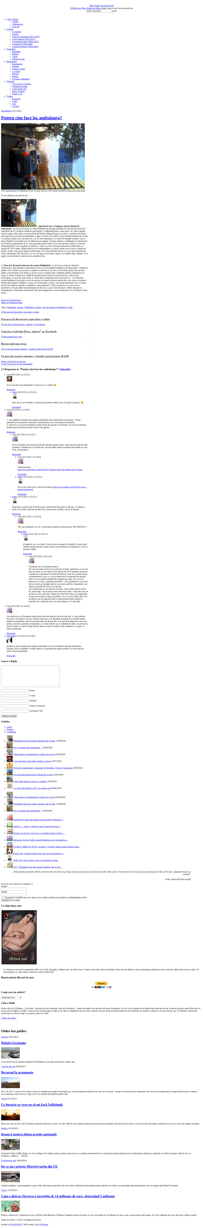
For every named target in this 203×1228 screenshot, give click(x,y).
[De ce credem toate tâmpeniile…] (10, 747)
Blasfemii (16, 51)
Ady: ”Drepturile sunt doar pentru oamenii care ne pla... (37, 867)
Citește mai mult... (9, 1018)
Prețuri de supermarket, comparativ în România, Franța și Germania (42, 768)
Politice (15, 54)
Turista (10, 96)
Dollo (14, 392)
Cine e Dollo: (12, 19)
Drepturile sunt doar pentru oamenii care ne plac (34, 741)
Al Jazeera (16, 32)
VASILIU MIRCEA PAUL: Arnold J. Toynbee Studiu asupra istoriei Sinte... (46, 847)
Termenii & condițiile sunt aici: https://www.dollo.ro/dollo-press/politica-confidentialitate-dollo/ (45, 897)
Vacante (15, 106)
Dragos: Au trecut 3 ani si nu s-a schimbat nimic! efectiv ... (38, 833)
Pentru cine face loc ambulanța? (31, 117)
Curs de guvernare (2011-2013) (25, 36)
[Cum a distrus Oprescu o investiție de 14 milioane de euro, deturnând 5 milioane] (10, 1211)
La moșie (16, 71)
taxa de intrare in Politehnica (54, 307)
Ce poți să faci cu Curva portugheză (16, 364)
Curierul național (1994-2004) (25, 46)
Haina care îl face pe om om (13, 361)
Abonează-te (17, 24)
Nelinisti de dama (19, 86)
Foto (14, 104)
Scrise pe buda (18, 69)
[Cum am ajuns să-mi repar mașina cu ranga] (10, 761)
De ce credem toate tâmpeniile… (27, 747)
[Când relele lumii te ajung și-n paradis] (10, 781)
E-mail (32, 695)
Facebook (105, 6)
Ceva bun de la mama (21, 84)
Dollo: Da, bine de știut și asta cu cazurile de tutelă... (36, 860)
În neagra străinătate (21, 79)
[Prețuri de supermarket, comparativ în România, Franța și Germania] (10, 768)
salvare (38, 307)
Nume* (4, 886)
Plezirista (11, 81)
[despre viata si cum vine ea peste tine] (78, 8)
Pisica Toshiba (18, 91)
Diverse (15, 74)
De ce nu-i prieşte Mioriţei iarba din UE (29, 1166)
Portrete (15, 66)
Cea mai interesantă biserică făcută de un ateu (33, 775)
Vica (37, 1224)
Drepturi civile (18, 59)
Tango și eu (17, 94)
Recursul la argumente (17, 1072)
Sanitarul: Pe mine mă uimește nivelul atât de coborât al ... (38, 820)
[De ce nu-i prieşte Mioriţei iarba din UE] (10, 1181)
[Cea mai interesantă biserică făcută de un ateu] (10, 775)
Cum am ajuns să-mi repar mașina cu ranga (32, 761)
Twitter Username (37, 706)
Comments (11, 732)
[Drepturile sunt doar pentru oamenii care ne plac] (10, 741)
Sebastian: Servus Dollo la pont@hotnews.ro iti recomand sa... (40, 840)
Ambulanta (11, 307)
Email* (4, 892)
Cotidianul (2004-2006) (22, 44)
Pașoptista (11, 49)
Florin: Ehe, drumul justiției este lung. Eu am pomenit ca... (38, 853)
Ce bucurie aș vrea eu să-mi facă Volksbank (32, 1104)
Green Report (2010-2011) (23, 39)
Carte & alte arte (19, 89)
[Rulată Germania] (10, 1057)
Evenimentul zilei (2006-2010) (25, 41)
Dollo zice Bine (93, 8)
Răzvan (45, 1224)
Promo (15, 76)
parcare (20, 307)
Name (32, 690)
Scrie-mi (15, 27)
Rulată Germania (13, 1043)
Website (32, 700)
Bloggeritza (12, 61)
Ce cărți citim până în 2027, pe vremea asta (32, 788)
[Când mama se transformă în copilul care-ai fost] (10, 754)
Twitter (97, 6)
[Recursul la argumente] (10, 1087)
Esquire (15, 34)
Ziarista (10, 29)
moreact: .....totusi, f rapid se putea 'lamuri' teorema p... (37, 826)
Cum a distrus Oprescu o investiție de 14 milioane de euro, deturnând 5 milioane (58, 1196)
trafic (70, 307)
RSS (112, 6)
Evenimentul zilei (8, 1160)
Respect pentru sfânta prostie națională (29, 1134)
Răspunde (11, 389)
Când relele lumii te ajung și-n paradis (29, 781)
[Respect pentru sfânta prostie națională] (10, 1149)
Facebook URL (36, 711)
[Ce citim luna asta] (19, 965)
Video (14, 101)
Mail (91, 6)
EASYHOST (16, 1224)
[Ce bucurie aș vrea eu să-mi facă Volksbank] (10, 1119)
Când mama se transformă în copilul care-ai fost (34, 754)
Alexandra (11, 636)
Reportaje (16, 99)
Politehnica (29, 307)
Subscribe (64, 369)
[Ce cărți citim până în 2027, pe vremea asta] (10, 788)
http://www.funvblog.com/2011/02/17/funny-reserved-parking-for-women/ (50, 469)
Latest (9, 727)
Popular (10, 729)
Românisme (17, 64)
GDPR (15, 22)
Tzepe (15, 56)
